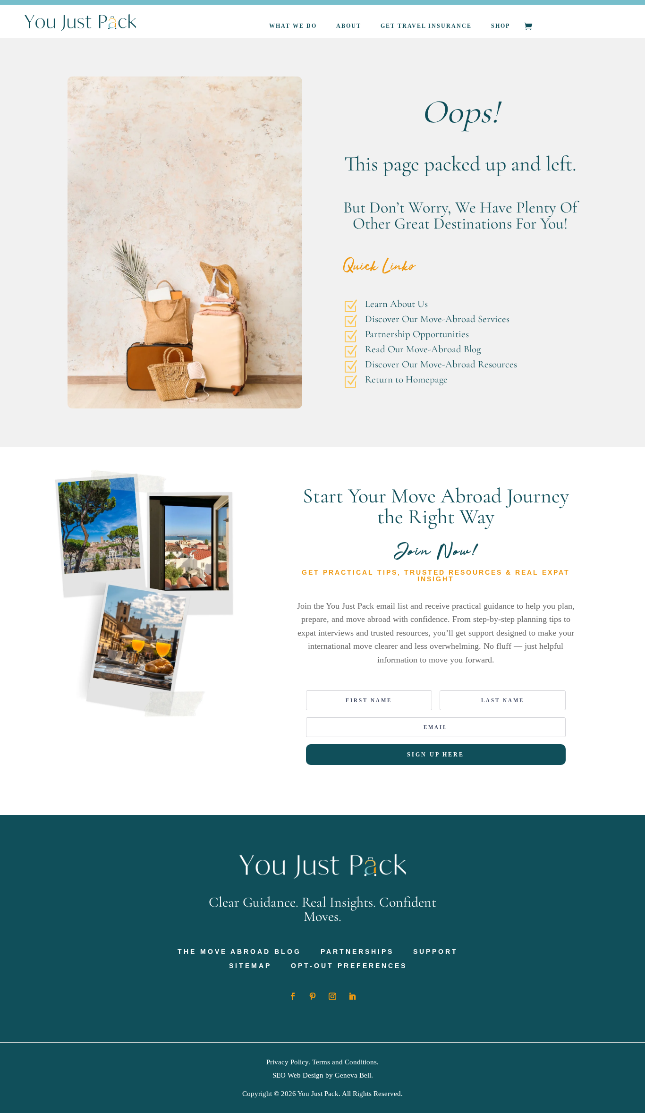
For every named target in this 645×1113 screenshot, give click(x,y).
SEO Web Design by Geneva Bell (321, 1075)
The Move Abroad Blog (239, 951)
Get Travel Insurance (426, 26)
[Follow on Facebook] (292, 996)
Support (435, 951)
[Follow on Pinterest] (312, 996)
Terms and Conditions (344, 1062)
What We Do (293, 26)
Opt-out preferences (349, 965)
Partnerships (357, 951)
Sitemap (250, 965)
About (348, 26)
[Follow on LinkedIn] (352, 996)
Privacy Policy (287, 1062)
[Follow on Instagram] (332, 996)
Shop (500, 26)
